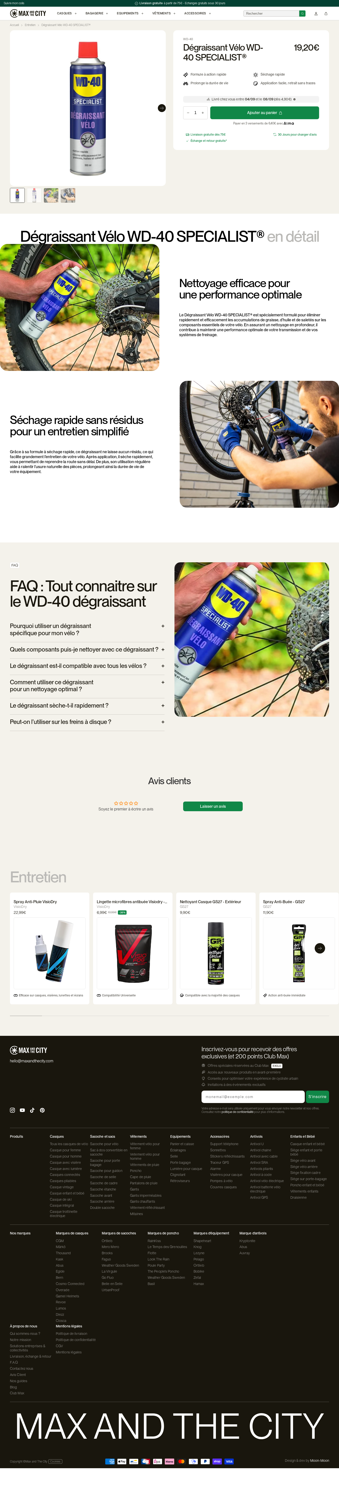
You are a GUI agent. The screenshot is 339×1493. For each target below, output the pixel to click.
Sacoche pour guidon (106, 1171)
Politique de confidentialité (76, 1340)
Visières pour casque (226, 1175)
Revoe (61, 1302)
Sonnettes (218, 1150)
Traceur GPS (219, 1163)
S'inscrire (317, 1096)
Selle (174, 1156)
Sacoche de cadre (104, 1183)
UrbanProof (110, 1290)
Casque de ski (60, 1199)
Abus (60, 1265)
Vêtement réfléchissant (147, 1208)
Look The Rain (158, 1259)
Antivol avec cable (264, 1156)
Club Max (17, 1393)
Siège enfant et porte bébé (306, 1152)
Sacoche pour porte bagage (105, 1163)
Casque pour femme (65, 1150)
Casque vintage (61, 1187)
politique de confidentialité (237, 1112)
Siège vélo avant (303, 1161)
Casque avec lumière (66, 1169)
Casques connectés (65, 1175)
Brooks (107, 1253)
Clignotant (178, 1175)
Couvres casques (223, 1187)
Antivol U (257, 1144)
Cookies (55, 1461)
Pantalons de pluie (144, 1183)
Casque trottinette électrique (63, 1214)
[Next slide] (162, 108)
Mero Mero (110, 1247)
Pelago (199, 1259)
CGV (59, 1346)
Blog (13, 1387)
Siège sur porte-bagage (308, 1179)
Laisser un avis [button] (213, 806)
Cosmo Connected (70, 1284)
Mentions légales (69, 1352)
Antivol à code (260, 1175)
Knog (198, 1247)
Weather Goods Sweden (120, 1265)
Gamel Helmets (67, 1296)
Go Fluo (108, 1278)
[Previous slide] (14, 108)
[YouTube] (22, 1111)
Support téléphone (224, 1144)
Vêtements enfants (304, 1191)
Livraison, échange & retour (30, 1356)
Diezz (60, 1314)
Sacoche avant (101, 1195)
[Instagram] (12, 1111)
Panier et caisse (182, 1144)
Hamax (199, 1284)
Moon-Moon (319, 1461)
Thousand (63, 1253)
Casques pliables (63, 1181)
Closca (61, 1321)
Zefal (197, 1278)
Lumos (61, 1308)
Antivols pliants (261, 1169)
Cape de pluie (140, 1177)
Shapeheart (202, 1241)
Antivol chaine (260, 1150)
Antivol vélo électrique (267, 1181)
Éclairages (178, 1150)
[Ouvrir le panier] (326, 13)
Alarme (215, 1169)
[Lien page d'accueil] (28, 13)
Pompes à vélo (221, 1181)
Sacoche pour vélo (104, 1144)
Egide (60, 1271)
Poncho (135, 1171)
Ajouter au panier (262, 112)
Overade (62, 1290)
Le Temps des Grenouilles (167, 1247)
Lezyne (199, 1253)
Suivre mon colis (14, 3)
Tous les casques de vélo (69, 1144)
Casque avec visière (65, 1163)
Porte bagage (180, 1163)
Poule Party (156, 1265)
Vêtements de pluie (144, 1165)
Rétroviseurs (180, 1181)
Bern (59, 1278)
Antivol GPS (259, 1197)
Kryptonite (247, 1241)
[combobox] (271, 13)
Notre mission (20, 1340)
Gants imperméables (146, 1195)
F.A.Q (14, 1362)
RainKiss (154, 1241)
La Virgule (109, 1271)
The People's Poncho (163, 1271)
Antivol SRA (259, 1163)
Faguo (106, 1259)
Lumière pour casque (186, 1169)
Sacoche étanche (103, 1189)
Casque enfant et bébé (67, 1193)
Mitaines (136, 1214)
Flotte (152, 1253)
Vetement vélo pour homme (145, 1156)
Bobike (199, 1271)
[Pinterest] (42, 1111)
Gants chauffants (142, 1201)
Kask (59, 1259)
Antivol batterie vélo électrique (265, 1189)
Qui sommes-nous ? (25, 1334)
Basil (151, 1284)
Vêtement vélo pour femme (145, 1146)
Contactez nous (21, 1369)
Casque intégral (62, 1205)
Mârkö (61, 1247)
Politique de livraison (71, 1334)
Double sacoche (102, 1208)
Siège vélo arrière (304, 1167)
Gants (134, 1189)
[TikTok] (32, 1111)
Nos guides (18, 1381)
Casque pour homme (66, 1156)
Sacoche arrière (102, 1201)
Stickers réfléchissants (227, 1156)
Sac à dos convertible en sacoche (108, 1152)
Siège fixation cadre (305, 1173)
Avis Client (18, 1375)
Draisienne (298, 1197)
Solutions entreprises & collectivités (27, 1348)
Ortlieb (107, 1241)
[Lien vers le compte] (316, 13)
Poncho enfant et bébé (307, 1185)
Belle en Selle (112, 1284)
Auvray (244, 1253)
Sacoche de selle (103, 1177)
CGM (60, 1241)
